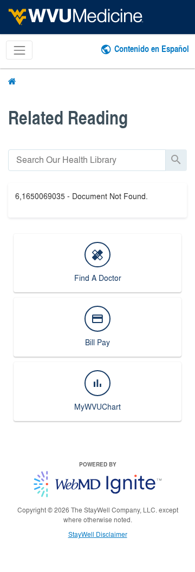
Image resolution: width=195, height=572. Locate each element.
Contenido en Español (151, 48)
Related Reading (68, 117)
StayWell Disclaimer (97, 534)
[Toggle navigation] (19, 50)
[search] (87, 160)
